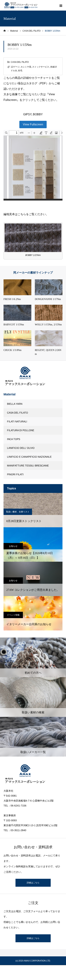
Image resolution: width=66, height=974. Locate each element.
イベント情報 (13, 615)
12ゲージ (15, 67)
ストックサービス (40, 67)
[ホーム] (5, 31)
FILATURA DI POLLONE (20, 430)
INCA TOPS (13, 439)
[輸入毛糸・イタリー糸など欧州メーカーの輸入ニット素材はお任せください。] (21, 5)
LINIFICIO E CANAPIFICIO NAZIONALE (29, 456)
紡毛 (20, 70)
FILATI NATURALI (17, 421)
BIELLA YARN (14, 403)
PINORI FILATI (15, 474)
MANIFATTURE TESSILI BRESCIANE (28, 465)
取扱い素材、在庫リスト (17, 512)
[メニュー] (60, 5)
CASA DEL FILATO (20, 62)
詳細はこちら (33, 882)
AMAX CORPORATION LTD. (37, 961)
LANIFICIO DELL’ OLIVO (20, 448)
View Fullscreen (33, 124)
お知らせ (13, 546)
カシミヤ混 (26, 67)
